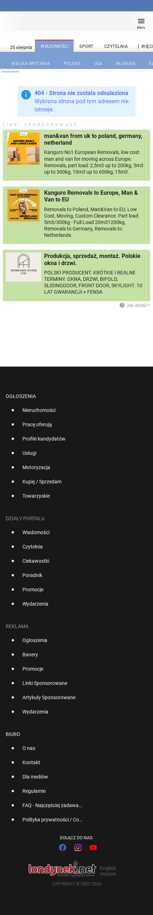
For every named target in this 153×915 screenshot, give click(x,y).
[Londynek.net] (73, 24)
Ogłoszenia (21, 396)
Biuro (13, 734)
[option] (74, 413)
